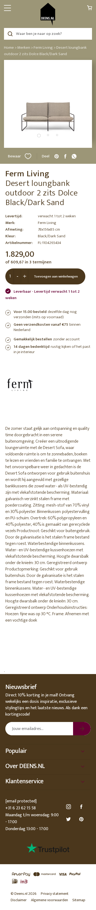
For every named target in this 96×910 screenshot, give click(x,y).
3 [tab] (57, 135)
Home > (10, 47)
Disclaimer (19, 900)
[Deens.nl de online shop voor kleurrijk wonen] (48, 14)
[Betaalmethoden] (48, 878)
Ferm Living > (44, 47)
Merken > (25, 47)
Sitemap (78, 900)
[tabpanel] (48, 104)
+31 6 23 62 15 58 (20, 808)
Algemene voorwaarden (49, 900)
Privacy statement (55, 894)
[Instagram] (69, 806)
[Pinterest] (82, 819)
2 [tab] (48, 135)
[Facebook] (82, 806)
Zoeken (10, 34)
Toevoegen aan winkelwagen (56, 276)
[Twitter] (69, 819)
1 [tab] (39, 135)
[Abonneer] (82, 728)
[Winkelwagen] (89, 9)
